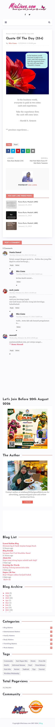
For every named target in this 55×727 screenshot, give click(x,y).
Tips (33, 669)
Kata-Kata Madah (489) (28, 212)
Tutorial (42, 669)
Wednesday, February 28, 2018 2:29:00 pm (23, 338)
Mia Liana (13, 43)
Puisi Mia (7, 669)
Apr (7, 600)
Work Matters (28, 648)
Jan (6, 607)
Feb (7, 605)
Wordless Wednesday (11, 673)
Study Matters (28, 640)
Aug (7, 595)
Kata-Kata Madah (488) (28, 223)
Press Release (40, 665)
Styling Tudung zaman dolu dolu (16, 567)
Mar (7, 603)
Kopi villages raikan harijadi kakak (17, 575)
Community (8, 661)
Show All (7, 579)
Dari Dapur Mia (21, 661)
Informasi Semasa (18, 665)
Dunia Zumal (15, 252)
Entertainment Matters (28, 632)
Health (6, 665)
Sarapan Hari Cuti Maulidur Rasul (16, 553)
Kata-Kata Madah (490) (28, 202)
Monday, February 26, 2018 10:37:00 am (22, 255)
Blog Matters (28, 628)
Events (33, 661)
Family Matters (28, 636)
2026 (7, 593)
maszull (13, 335)
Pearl (14, 34)
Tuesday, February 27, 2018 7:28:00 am (29, 274)
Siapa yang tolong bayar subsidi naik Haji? (20, 560)
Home (8, 34)
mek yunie (14, 290)
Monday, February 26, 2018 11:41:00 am (22, 293)
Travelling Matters (28, 644)
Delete (17, 265)
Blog (41, 723)
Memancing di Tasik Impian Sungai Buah (19, 546)
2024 (7, 610)
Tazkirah (26, 669)
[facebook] (25, 14)
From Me (42, 661)
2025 (7, 598)
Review (16, 669)
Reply (11, 265)
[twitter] (29, 14)
